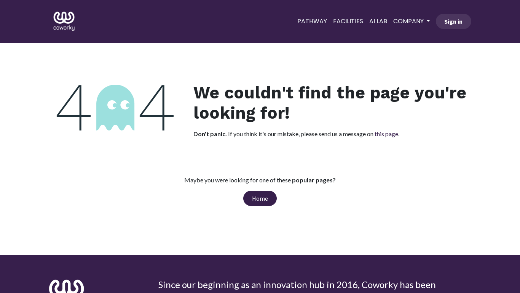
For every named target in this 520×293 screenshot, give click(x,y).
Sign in (453, 21)
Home (260, 198)
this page (386, 133)
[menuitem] (312, 21)
